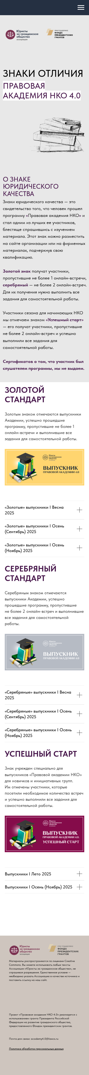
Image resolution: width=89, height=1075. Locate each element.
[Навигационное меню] (81, 7)
